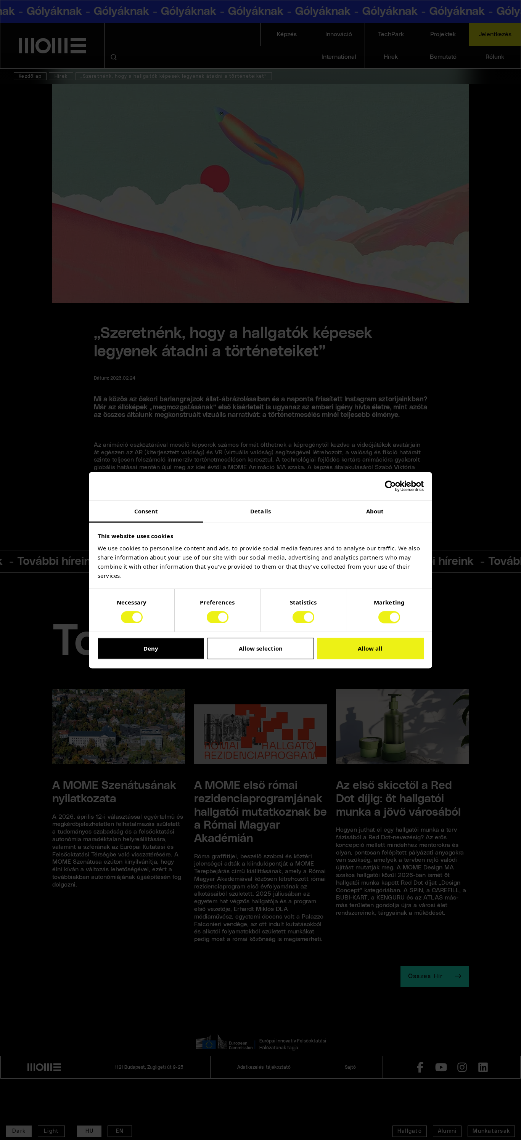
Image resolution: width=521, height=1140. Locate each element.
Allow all (370, 649)
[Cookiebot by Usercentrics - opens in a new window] (390, 486)
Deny (150, 649)
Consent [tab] (146, 511)
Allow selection (261, 649)
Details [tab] (260, 511)
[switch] (217, 617)
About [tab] (375, 511)
